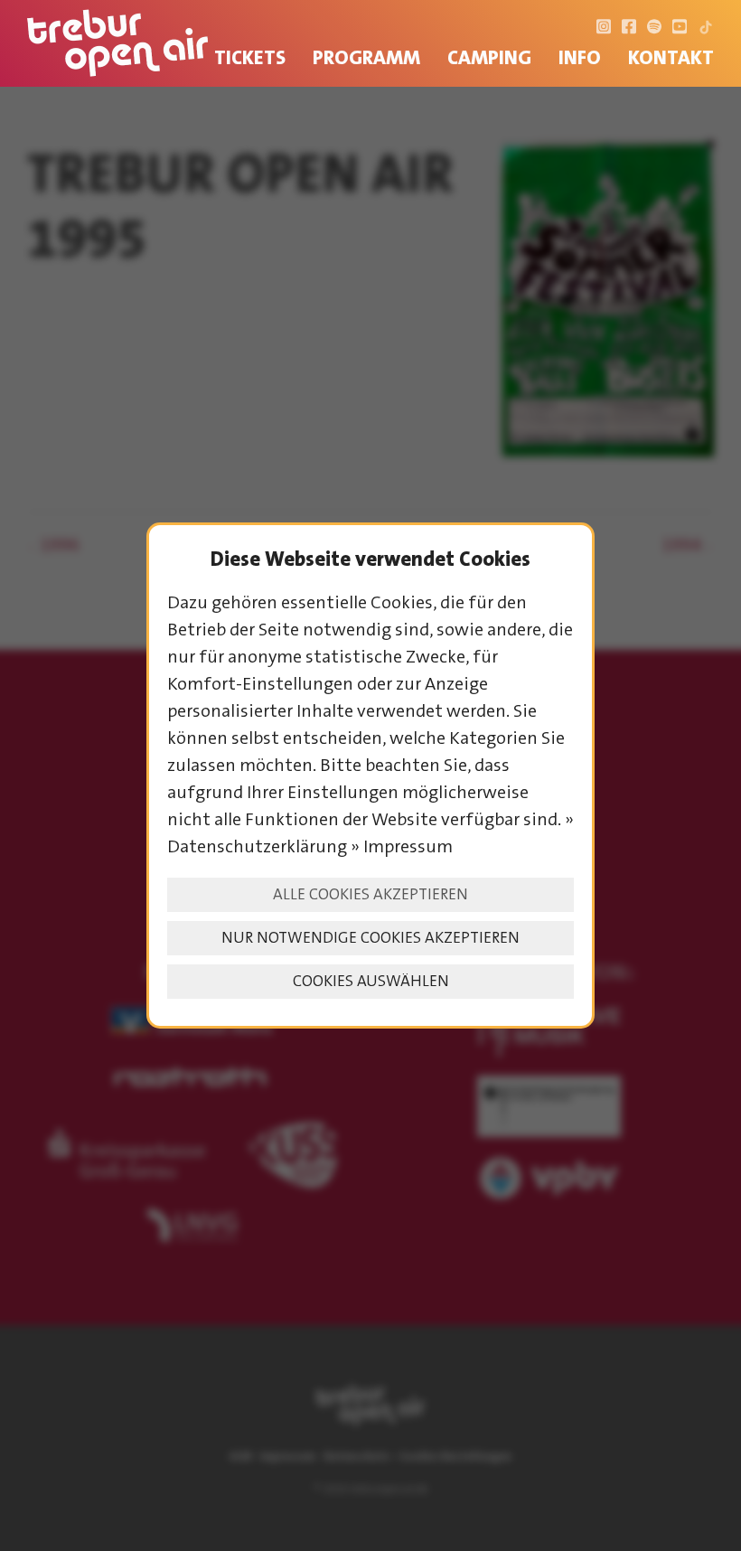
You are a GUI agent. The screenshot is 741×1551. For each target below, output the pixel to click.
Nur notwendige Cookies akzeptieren (370, 937)
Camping (489, 57)
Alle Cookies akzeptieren (370, 894)
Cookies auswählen (371, 981)
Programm (366, 57)
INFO (579, 57)
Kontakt (671, 57)
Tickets (250, 57)
